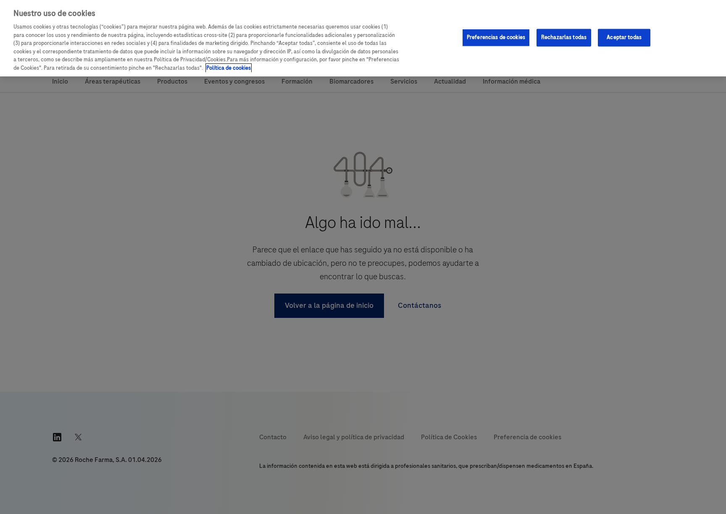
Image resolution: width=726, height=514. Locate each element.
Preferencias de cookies (496, 37)
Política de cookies (228, 68)
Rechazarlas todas (564, 37)
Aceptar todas (624, 37)
